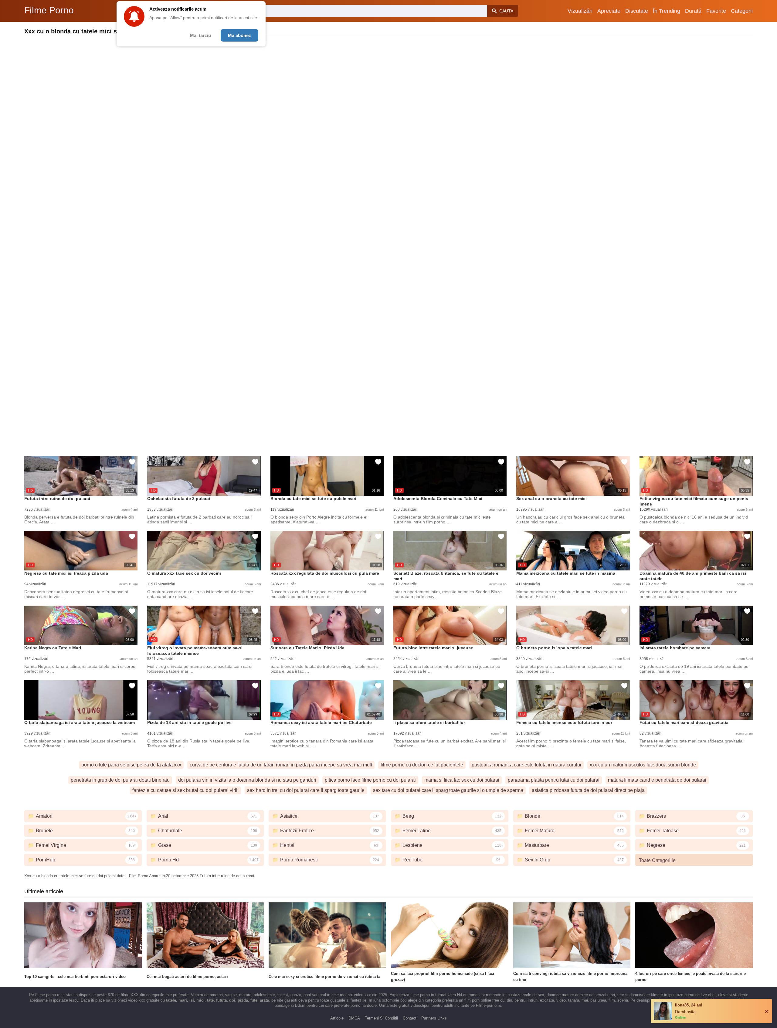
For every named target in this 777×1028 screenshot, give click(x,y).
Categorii (742, 11)
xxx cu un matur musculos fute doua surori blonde (643, 764)
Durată (693, 11)
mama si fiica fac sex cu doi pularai (461, 780)
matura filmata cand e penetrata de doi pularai (657, 780)
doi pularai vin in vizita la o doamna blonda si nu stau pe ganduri (247, 780)
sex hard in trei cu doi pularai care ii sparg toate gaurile (306, 790)
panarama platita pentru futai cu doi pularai (553, 780)
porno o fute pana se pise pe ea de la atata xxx (131, 764)
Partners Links (434, 1018)
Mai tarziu (200, 35)
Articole (337, 1018)
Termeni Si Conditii (381, 1018)
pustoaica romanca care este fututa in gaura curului (526, 764)
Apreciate (608, 11)
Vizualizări (580, 11)
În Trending (666, 11)
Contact (409, 1018)
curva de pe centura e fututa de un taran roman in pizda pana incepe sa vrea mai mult (281, 764)
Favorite (716, 11)
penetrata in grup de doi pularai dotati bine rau (120, 780)
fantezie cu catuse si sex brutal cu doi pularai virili (185, 790)
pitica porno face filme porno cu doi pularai (370, 780)
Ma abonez (239, 35)
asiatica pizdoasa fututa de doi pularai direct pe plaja (588, 790)
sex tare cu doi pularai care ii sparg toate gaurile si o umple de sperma (448, 790)
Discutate (636, 11)
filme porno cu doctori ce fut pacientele (422, 764)
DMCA (354, 1018)
